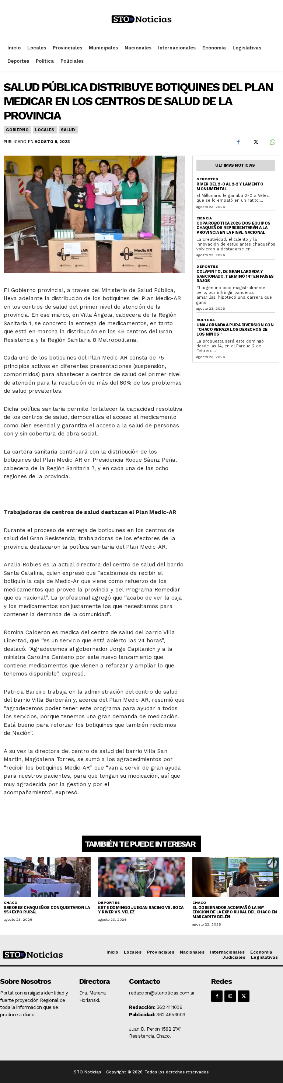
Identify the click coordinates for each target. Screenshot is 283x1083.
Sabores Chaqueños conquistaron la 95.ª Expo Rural (47, 910)
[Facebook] (238, 142)
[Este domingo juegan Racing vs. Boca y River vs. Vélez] (141, 876)
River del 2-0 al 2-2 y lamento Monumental (229, 186)
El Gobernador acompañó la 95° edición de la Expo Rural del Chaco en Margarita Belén (234, 912)
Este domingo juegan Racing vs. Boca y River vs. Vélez (141, 910)
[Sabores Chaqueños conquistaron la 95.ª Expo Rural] (47, 876)
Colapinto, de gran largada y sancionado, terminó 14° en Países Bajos (235, 276)
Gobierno (17, 130)
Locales (44, 130)
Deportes (207, 179)
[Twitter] (255, 142)
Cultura (205, 320)
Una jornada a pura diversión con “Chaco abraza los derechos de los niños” (234, 330)
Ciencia (204, 218)
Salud (68, 130)
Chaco (10, 902)
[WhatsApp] (272, 142)
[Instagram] (230, 996)
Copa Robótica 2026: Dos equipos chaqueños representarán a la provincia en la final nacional (233, 228)
